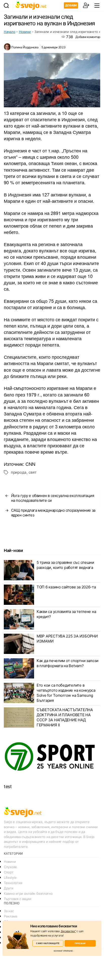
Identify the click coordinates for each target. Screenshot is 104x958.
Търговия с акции (17, 899)
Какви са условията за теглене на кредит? (66, 614)
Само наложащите (47, 943)
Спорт (8, 872)
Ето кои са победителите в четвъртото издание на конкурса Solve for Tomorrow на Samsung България (66, 693)
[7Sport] (52, 757)
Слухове (10, 867)
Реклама (10, 916)
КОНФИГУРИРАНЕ (63, 951)
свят (33, 472)
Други (8, 888)
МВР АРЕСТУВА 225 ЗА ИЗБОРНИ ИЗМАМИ (67, 639)
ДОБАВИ (71, 5)
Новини (25, 32)
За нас (9, 911)
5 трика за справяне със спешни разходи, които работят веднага (65, 565)
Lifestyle (10, 877)
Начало (9, 32)
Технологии (13, 883)
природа (19, 472)
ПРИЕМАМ (80, 943)
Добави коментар (87, 37)
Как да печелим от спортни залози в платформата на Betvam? (67, 663)
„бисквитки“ (68, 931)
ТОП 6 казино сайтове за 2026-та (66, 587)
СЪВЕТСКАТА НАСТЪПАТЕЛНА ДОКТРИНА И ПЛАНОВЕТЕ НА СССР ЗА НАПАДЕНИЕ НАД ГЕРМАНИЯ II (65, 717)
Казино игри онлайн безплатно (28, 893)
